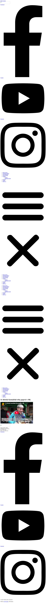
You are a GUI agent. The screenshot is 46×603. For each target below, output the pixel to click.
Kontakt (4, 179)
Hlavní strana (5, 172)
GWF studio (6, 601)
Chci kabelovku (5, 174)
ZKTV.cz (4, 181)
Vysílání (4, 176)
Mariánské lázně (8, 178)
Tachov (6, 177)
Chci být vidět (5, 175)
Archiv (4, 180)
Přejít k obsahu (3, 0)
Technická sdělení (6, 173)
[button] (23, 228)
